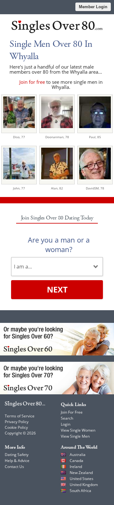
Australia (78, 454)
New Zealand (81, 472)
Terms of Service (20, 416)
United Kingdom (84, 484)
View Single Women (78, 430)
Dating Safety (16, 454)
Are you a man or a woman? (59, 244)
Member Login (93, 6)
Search (67, 418)
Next (57, 289)
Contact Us (14, 466)
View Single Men (75, 436)
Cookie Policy (16, 427)
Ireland (76, 466)
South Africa (80, 490)
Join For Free (72, 412)
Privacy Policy (16, 421)
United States (81, 478)
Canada (76, 460)
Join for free (32, 82)
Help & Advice (17, 460)
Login (65, 424)
